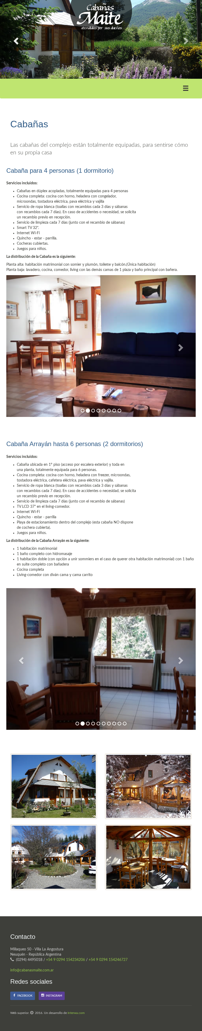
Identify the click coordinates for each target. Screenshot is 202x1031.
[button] (15, 39)
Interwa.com (76, 1012)
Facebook (24, 995)
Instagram (53, 995)
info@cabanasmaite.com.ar (32, 970)
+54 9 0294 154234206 (65, 960)
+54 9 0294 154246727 (108, 960)
